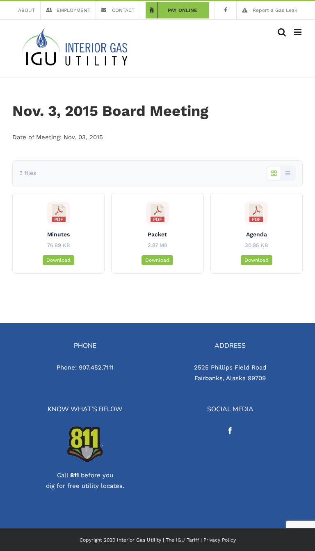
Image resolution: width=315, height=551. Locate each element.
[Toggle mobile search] (282, 32)
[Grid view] (274, 173)
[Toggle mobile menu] (298, 32)
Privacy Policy (219, 540)
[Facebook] (230, 430)
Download (58, 260)
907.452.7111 (96, 367)
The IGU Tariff (182, 540)
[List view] (287, 173)
